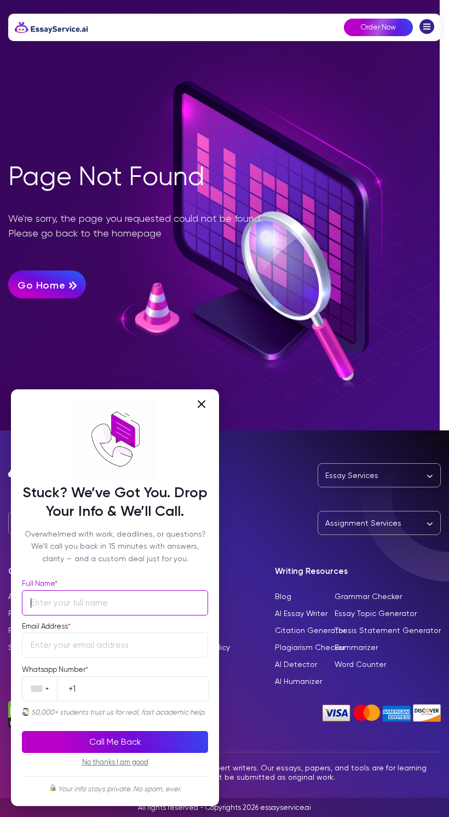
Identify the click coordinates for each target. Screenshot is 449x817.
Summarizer (356, 647)
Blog (283, 596)
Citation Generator (310, 630)
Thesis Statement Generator (388, 630)
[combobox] (39, 688)
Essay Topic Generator (376, 613)
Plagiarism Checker (310, 647)
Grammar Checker (368, 596)
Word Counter (360, 664)
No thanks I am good (115, 762)
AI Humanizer (298, 681)
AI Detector (296, 664)
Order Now (378, 27)
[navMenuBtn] (426, 31)
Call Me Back (115, 742)
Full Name (39, 583)
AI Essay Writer (301, 613)
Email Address (46, 626)
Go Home (43, 285)
